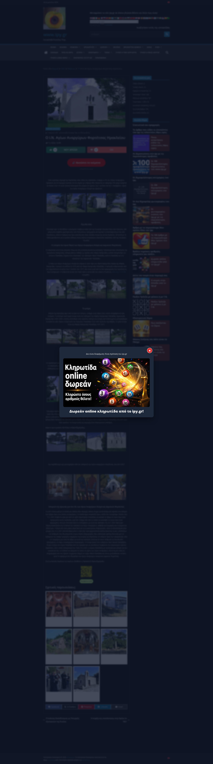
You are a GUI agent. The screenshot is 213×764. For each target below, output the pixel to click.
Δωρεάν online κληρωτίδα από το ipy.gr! (106, 411)
